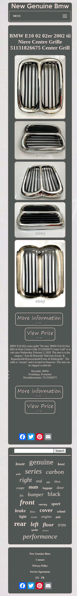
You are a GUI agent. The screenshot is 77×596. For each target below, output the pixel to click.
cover (46, 510)
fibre (57, 481)
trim (62, 524)
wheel (61, 511)
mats (33, 487)
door (60, 487)
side (48, 482)
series (33, 471)
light (23, 517)
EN (37, 577)
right (25, 479)
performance (40, 536)
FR (42, 577)
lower (20, 464)
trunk (34, 517)
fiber (32, 511)
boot (61, 464)
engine (46, 516)
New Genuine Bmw (40, 553)
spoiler (34, 529)
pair (58, 517)
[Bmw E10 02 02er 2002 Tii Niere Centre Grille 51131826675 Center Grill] (40, 87)
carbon (55, 471)
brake (20, 510)
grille (18, 474)
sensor (46, 530)
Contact (40, 559)
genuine (41, 462)
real (39, 481)
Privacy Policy (40, 565)
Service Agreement (40, 571)
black (54, 494)
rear (20, 523)
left (34, 524)
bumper (35, 494)
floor (48, 524)
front (27, 502)
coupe (20, 488)
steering (43, 504)
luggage (47, 488)
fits (22, 495)
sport (55, 503)
